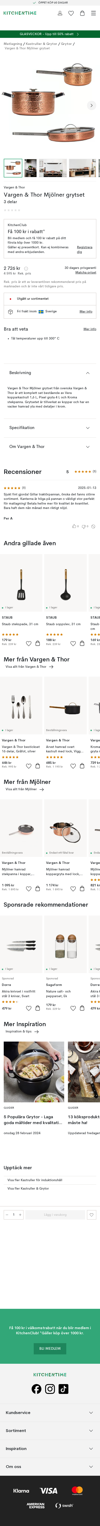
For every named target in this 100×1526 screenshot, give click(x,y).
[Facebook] (36, 1389)
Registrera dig (84, 250)
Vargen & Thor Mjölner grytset (27, 48)
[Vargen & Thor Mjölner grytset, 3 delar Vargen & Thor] (50, 104)
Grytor (66, 44)
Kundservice (18, 1412)
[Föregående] (8, 105)
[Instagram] (50, 1389)
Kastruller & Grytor (41, 44)
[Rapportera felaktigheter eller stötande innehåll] (93, 526)
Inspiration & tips (19, 1031)
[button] (12, 210)
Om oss (13, 1466)
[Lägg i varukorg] (37, 643)
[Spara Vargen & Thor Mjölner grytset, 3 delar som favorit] (91, 1214)
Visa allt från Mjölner (21, 789)
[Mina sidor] (60, 13)
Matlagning (13, 44)
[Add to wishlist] (29, 643)
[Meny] (93, 13)
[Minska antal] (7, 1214)
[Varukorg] (82, 13)
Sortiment (16, 1430)
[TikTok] (63, 1389)
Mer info (86, 311)
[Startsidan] (20, 13)
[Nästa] (91, 105)
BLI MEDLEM (50, 1349)
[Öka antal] (20, 1214)
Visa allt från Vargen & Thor (26, 666)
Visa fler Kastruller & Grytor (28, 1188)
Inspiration (16, 1448)
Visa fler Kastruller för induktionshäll (34, 1180)
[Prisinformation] (26, 269)
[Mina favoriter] (71, 13)
